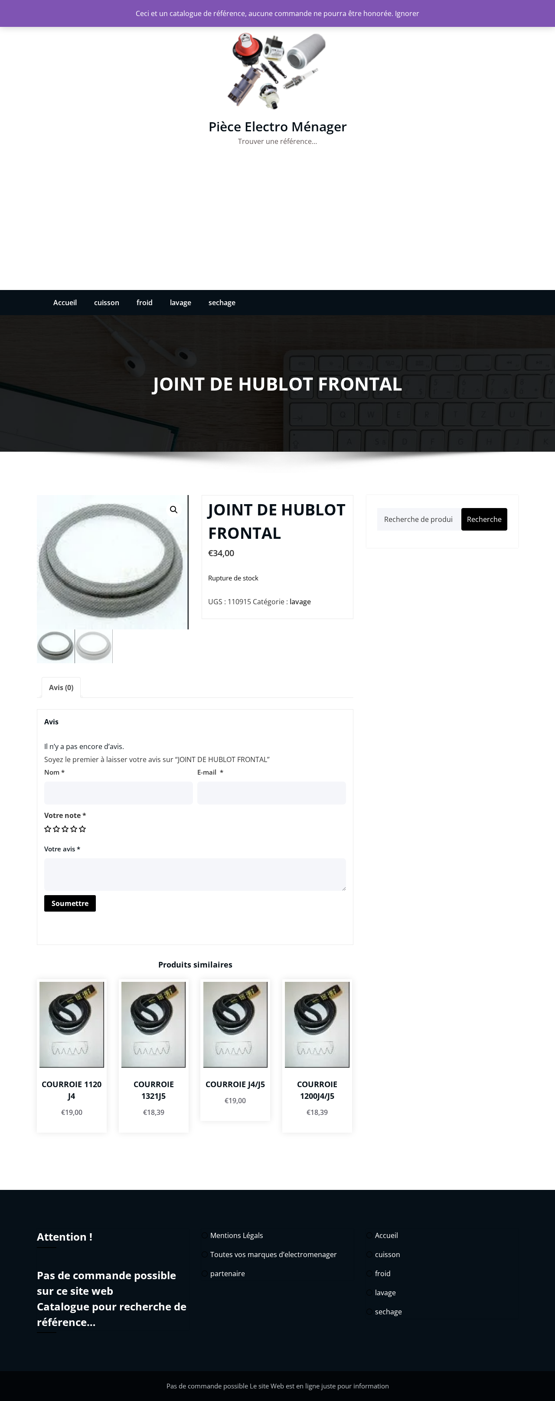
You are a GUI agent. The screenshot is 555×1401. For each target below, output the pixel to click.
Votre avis (62, 848)
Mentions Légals (236, 1235)
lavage (180, 302)
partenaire (227, 1273)
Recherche (484, 519)
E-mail (210, 772)
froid (145, 302)
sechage (222, 302)
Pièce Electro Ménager (278, 126)
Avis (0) (61, 687)
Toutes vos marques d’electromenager (273, 1254)
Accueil (65, 302)
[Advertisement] (277, 225)
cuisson (106, 302)
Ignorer (407, 13)
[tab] (61, 687)
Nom (54, 772)
